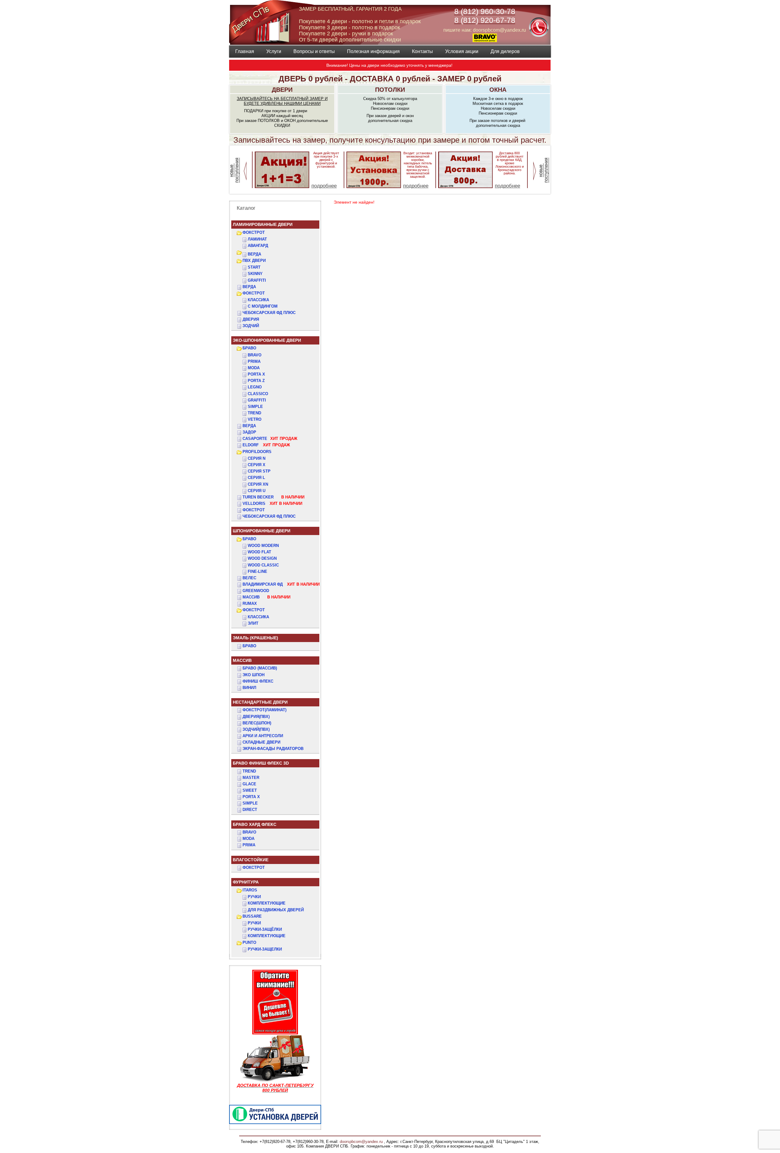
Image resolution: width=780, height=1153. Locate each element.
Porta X (256, 374)
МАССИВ (266, 597)
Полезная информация (373, 51)
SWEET (250, 790)
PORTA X (251, 796)
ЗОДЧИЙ (251, 325)
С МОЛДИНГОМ (263, 306)
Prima (254, 361)
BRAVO (249, 832)
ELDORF (266, 445)
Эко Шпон (253, 675)
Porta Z (256, 380)
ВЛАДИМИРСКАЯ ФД (281, 584)
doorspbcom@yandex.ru (361, 1141)
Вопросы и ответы (314, 51)
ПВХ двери (254, 260)
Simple (255, 406)
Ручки (254, 896)
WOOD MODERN (263, 545)
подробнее (324, 186)
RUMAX (250, 603)
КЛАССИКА (258, 300)
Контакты (422, 51)
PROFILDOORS (257, 451)
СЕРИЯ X (256, 464)
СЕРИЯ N (256, 458)
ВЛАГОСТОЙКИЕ (250, 859)
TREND (249, 771)
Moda (254, 368)
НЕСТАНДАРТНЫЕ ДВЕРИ (260, 702)
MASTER (251, 777)
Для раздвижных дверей (276, 910)
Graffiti (257, 400)
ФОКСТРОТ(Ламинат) (264, 710)
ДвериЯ (251, 319)
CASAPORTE (270, 438)
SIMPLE (250, 803)
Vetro (254, 419)
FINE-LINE (257, 571)
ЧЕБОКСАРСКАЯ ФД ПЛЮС (269, 312)
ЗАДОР (249, 432)
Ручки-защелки (265, 949)
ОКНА (497, 89)
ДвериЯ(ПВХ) (256, 716)
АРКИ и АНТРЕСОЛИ (263, 736)
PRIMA (249, 845)
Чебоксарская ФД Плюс (269, 516)
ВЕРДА (254, 254)
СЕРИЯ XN (258, 484)
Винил (249, 687)
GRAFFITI (257, 280)
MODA (248, 838)
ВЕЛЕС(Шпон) (257, 723)
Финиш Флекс (258, 681)
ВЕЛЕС (249, 578)
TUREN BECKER (273, 497)
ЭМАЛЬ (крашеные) (255, 637)
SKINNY (255, 273)
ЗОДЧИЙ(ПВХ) (256, 729)
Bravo (254, 355)
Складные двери (261, 742)
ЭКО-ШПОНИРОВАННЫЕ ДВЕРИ (267, 340)
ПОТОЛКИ (390, 89)
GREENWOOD (256, 590)
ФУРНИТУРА (246, 882)
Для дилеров (505, 51)
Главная (244, 51)
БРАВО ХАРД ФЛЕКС (254, 824)
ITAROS (250, 890)
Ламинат (257, 239)
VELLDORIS (272, 503)
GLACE (249, 784)
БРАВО (249, 348)
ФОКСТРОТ (254, 232)
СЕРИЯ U (256, 490)
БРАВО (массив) (260, 668)
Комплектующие (266, 903)
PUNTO (249, 942)
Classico (258, 393)
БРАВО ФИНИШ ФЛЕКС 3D (261, 763)
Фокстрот (254, 510)
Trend (254, 413)
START (254, 267)
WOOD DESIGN (262, 558)
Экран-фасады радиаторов (273, 748)
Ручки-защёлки (265, 929)
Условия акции (461, 51)
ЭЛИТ (253, 623)
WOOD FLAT (259, 552)
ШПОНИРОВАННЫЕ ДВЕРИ (261, 530)
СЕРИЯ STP (259, 471)
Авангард (258, 245)
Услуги (273, 51)
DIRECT (250, 809)
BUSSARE (252, 916)
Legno (255, 387)
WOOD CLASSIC (263, 565)
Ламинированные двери (262, 224)
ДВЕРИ (282, 89)
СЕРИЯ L (256, 477)
